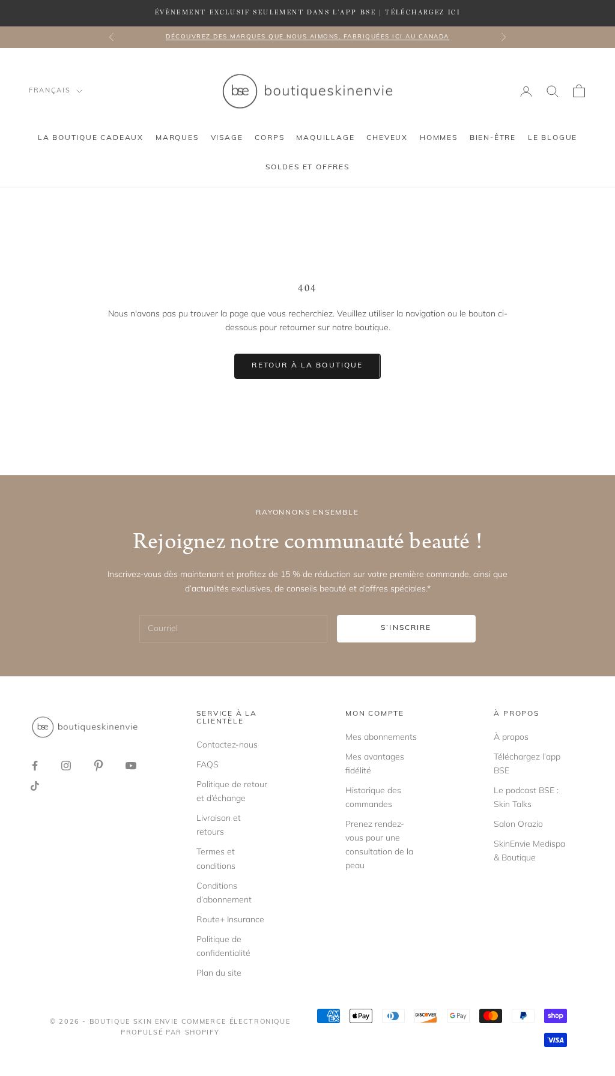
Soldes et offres (307, 167)
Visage (227, 138)
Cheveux (387, 138)
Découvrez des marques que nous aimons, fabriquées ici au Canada (307, 37)
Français (49, 91)
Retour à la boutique (307, 365)
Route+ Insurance (230, 919)
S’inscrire (406, 628)
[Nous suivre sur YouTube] (131, 766)
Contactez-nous (227, 744)
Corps (269, 138)
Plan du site (218, 972)
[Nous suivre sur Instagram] (66, 766)
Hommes (439, 138)
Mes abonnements (381, 736)
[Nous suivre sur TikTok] (35, 786)
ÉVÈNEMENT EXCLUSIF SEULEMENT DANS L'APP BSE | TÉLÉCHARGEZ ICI (307, 12)
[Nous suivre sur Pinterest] (98, 765)
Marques (177, 138)
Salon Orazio (518, 823)
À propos (511, 736)
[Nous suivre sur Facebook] (35, 766)
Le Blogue (552, 138)
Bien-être (493, 138)
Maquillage (325, 138)
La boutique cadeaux (91, 138)
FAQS (207, 764)
